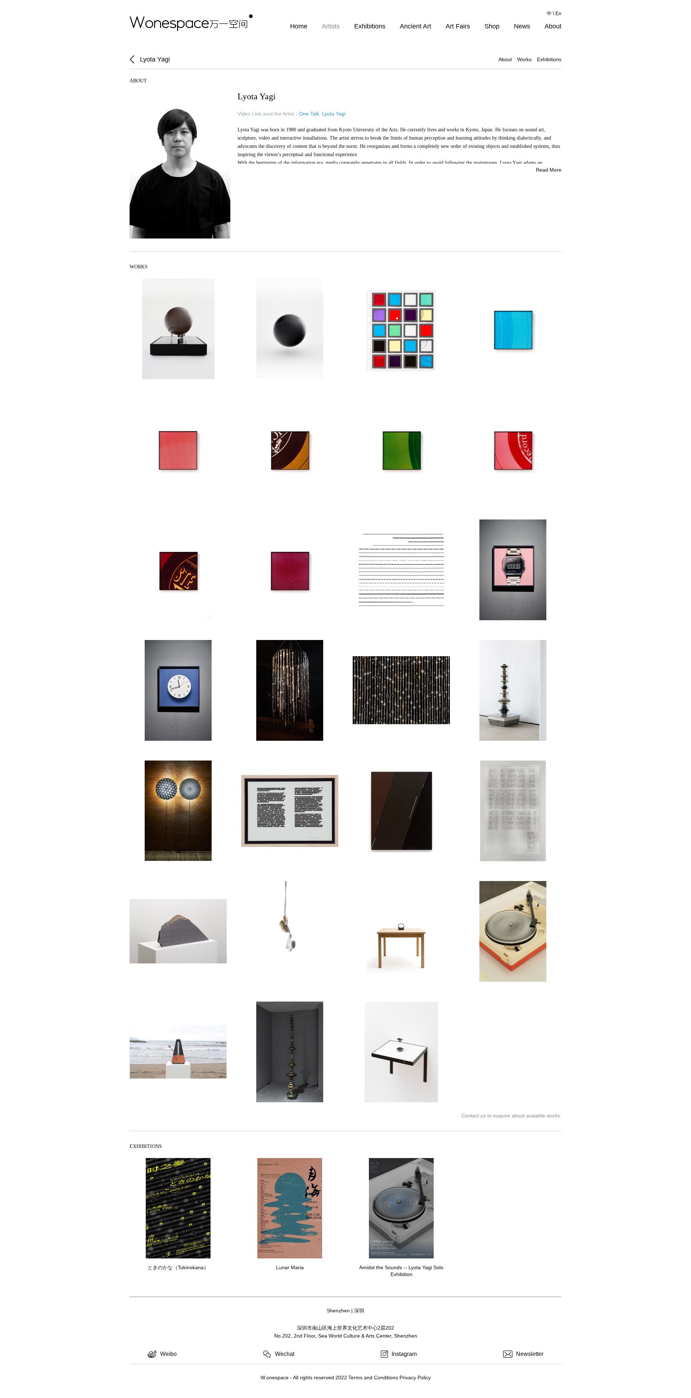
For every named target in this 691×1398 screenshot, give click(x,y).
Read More (548, 170)
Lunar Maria (290, 1267)
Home (298, 26)
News (522, 26)
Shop (492, 26)
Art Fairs (458, 26)
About (553, 26)
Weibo (168, 1354)
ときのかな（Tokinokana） (178, 1267)
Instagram (404, 1354)
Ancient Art (415, 26)
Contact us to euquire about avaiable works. (511, 1115)
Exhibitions (369, 26)
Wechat (284, 1354)
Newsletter (529, 1354)
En (558, 13)
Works (524, 59)
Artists (331, 26)
